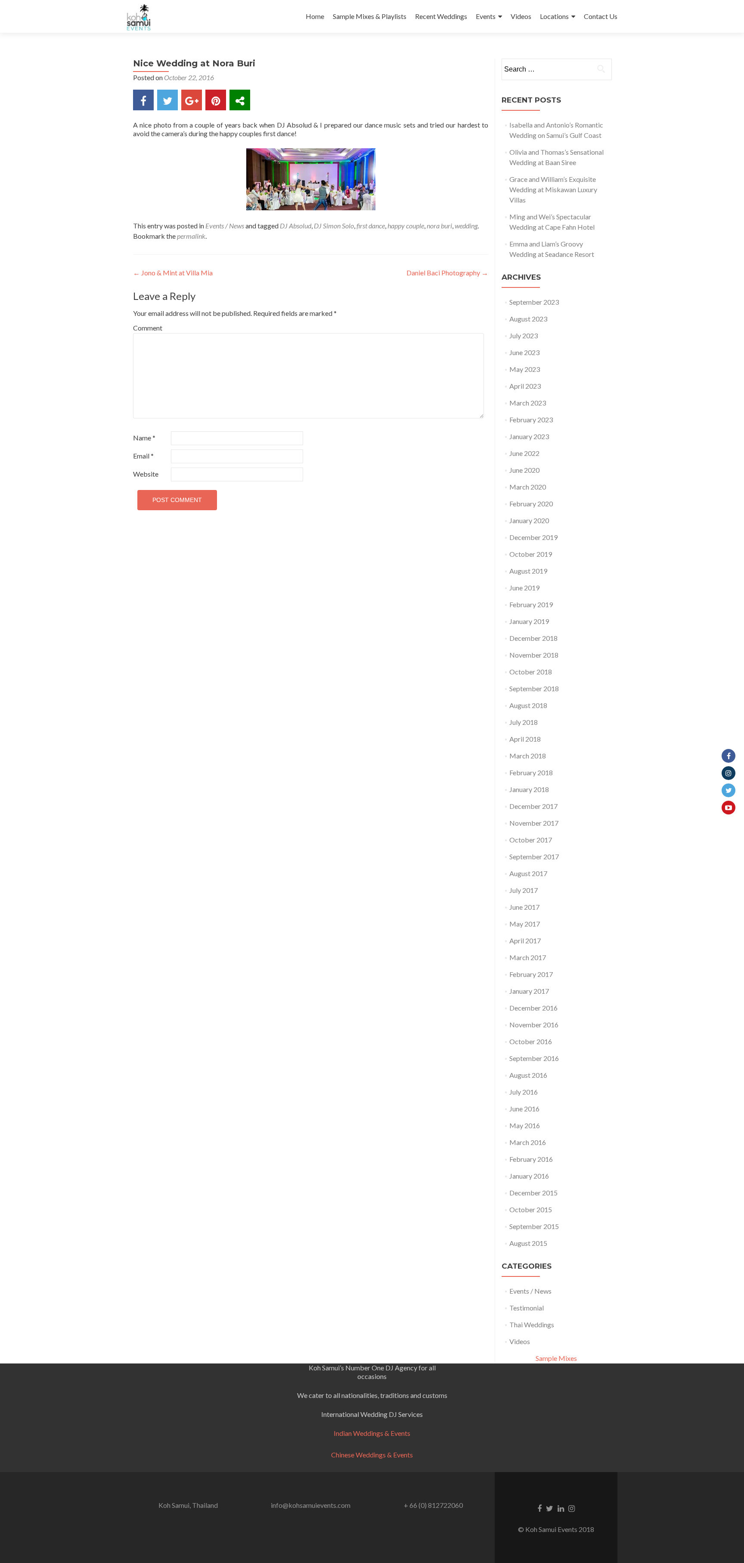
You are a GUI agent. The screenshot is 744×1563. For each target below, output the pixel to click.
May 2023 (524, 369)
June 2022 (524, 453)
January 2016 (529, 1176)
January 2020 (529, 520)
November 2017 (533, 823)
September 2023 (534, 302)
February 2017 (531, 974)
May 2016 (524, 1125)
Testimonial (526, 1308)
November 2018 (533, 655)
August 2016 (528, 1075)
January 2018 (529, 789)
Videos (521, 16)
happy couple (406, 226)
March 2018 (527, 756)
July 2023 (523, 335)
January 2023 (529, 436)
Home (315, 16)
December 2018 (533, 638)
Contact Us (600, 16)
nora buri (439, 226)
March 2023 (527, 403)
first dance (370, 226)
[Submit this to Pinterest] (215, 100)
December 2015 (533, 1193)
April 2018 (525, 739)
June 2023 (524, 352)
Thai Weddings (531, 1324)
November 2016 (533, 1024)
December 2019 (533, 537)
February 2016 (531, 1159)
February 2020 (531, 503)
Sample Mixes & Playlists (369, 16)
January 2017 (529, 991)
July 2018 (523, 722)
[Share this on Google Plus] (191, 100)
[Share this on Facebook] (143, 100)
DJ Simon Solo (334, 226)
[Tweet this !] (167, 100)
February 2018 (531, 772)
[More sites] (239, 100)
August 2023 (528, 319)
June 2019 (524, 587)
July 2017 (523, 890)
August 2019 (528, 571)
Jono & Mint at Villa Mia (173, 272)
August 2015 (528, 1243)
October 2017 (530, 840)
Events (486, 16)
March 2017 (527, 957)
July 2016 (523, 1092)
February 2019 (531, 604)
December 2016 (533, 1008)
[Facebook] (728, 756)
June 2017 (524, 907)
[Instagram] (728, 773)
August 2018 (528, 705)
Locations (554, 16)
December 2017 (533, 806)
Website (145, 474)
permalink (191, 236)
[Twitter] (728, 790)
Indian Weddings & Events (372, 1433)
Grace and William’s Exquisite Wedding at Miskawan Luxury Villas (553, 189)
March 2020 (527, 487)
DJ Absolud (295, 226)
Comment (147, 328)
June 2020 (524, 470)
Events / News (224, 226)
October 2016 (530, 1041)
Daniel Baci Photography (447, 272)
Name (144, 438)
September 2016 (534, 1058)
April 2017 (525, 940)
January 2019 (529, 621)
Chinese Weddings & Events (372, 1455)
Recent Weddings (441, 16)
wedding (466, 226)
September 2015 (534, 1226)
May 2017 (524, 924)
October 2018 (530, 672)
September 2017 (534, 856)
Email (143, 456)
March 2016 (527, 1142)
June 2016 (524, 1108)
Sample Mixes (556, 1358)
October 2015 (530, 1209)
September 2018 (534, 688)
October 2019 (530, 554)
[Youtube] (728, 807)
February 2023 (531, 419)
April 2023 (525, 386)
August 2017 (528, 873)
